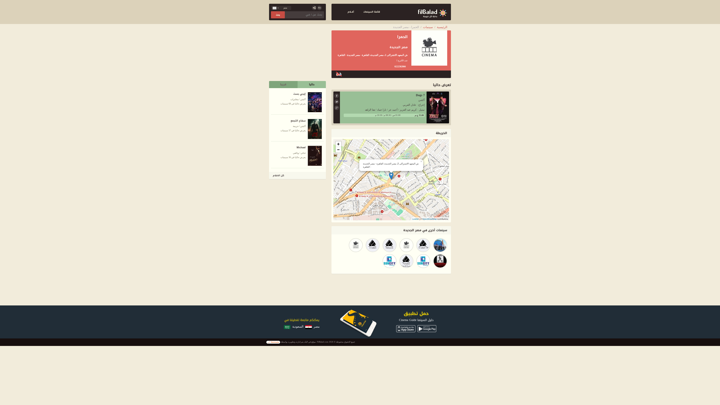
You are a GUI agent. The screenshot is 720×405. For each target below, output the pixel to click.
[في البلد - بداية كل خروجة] (432, 12)
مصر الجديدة (399, 47)
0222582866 (400, 66)
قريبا (283, 84)
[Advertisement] (298, 206)
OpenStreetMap (429, 218)
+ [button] (338, 144)
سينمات (428, 27)
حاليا (312, 84)
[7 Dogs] (438, 107)
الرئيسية (442, 27)
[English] (319, 8)
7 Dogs (420, 95)
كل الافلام (278, 175)
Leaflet (415, 218)
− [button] (338, 149)
